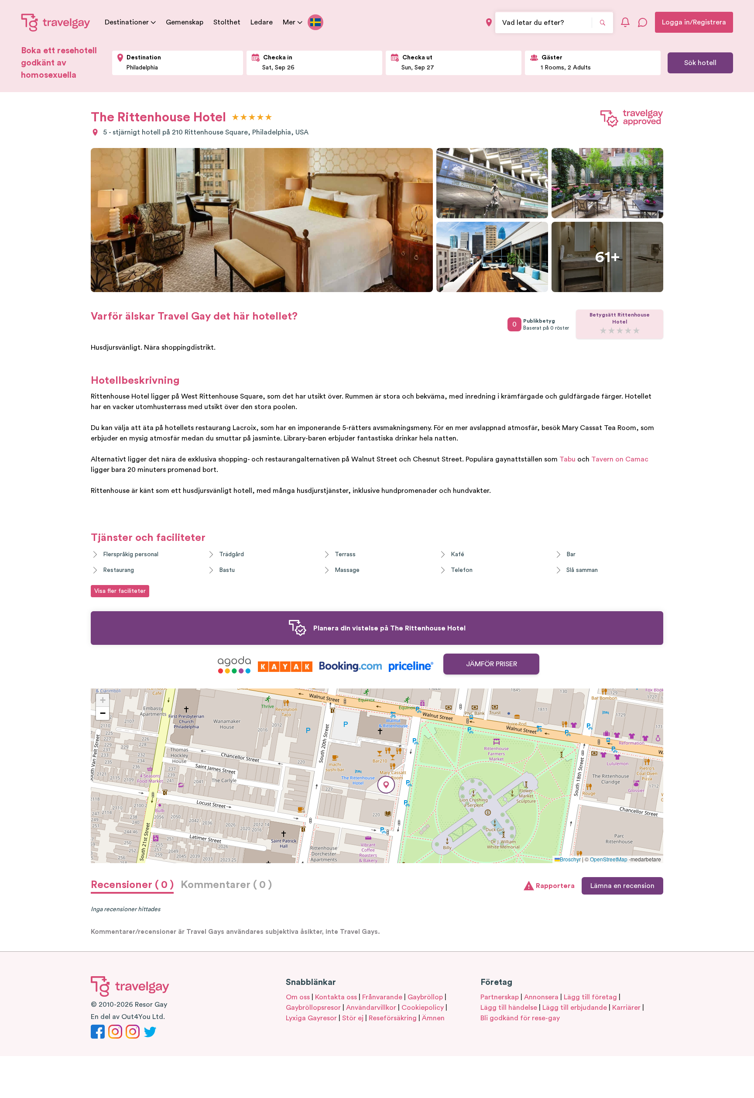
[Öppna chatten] (642, 22)
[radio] (235, 118)
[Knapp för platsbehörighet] (489, 22)
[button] (386, 785)
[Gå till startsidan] (56, 22)
